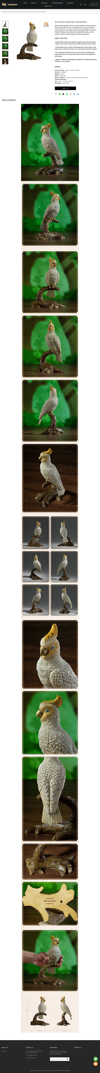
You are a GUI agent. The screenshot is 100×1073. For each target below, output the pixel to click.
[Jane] (95, 1064)
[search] (80, 4)
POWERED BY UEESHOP (64, 1070)
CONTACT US (48, 6)
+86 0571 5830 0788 (30, 1058)
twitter (63, 94)
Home (3, 11)
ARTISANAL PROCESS (57, 3)
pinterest (70, 94)
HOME (25, 3)
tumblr (74, 94)
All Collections (9, 11)
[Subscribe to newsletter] (67, 1059)
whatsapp (67, 94)
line (59, 94)
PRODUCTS (44, 3)
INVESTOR (70, 3)
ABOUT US (34, 3)
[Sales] (95, 1059)
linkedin (78, 94)
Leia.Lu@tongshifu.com (31, 1055)
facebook (56, 94)
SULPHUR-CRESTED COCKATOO (37, 11)
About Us (4, 1047)
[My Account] (85, 4)
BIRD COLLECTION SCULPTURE (21, 11)
